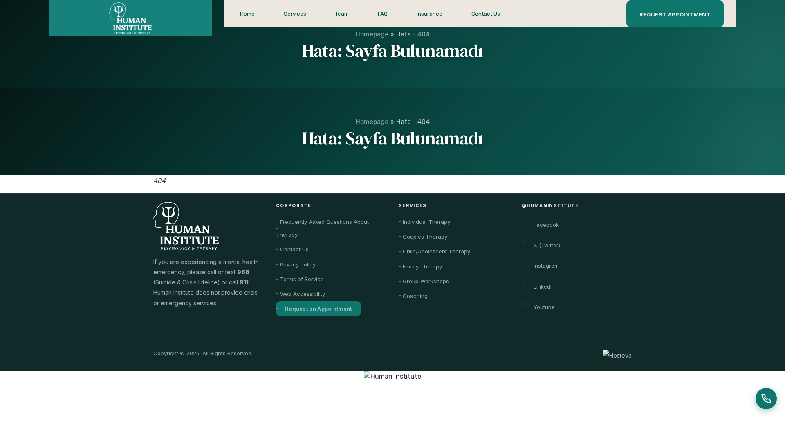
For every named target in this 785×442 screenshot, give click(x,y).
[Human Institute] (392, 376)
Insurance (429, 13)
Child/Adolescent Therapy (436, 251)
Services (295, 13)
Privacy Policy (298, 264)
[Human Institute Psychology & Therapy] (130, 18)
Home (247, 13)
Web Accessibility (302, 294)
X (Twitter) (547, 245)
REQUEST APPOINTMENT (675, 14)
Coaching (415, 296)
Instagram (546, 265)
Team (342, 13)
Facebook (546, 224)
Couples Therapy (425, 236)
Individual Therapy (426, 222)
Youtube (544, 307)
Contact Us (485, 13)
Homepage (372, 122)
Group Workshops (426, 281)
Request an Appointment (318, 308)
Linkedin (544, 286)
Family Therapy (422, 266)
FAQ (383, 13)
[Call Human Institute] (766, 398)
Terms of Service (302, 279)
